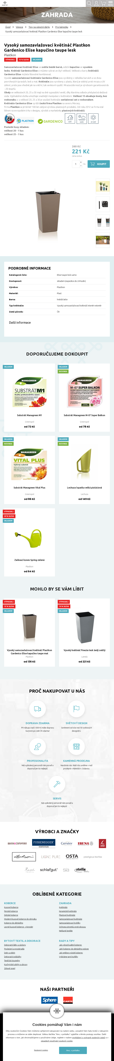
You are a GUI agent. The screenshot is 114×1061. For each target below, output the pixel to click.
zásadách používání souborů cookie (57, 1041)
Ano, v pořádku (73, 1050)
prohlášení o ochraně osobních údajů (88, 1037)
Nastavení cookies (41, 1050)
